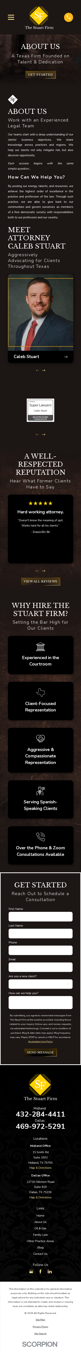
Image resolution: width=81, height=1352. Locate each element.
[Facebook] (40, 1271)
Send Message (40, 1052)
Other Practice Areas (40, 1241)
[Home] (39, 17)
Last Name (15, 926)
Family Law (40, 1235)
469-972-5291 (40, 1126)
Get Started (40, 74)
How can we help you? (23, 993)
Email (11, 959)
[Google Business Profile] (31, 1271)
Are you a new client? (22, 976)
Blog (40, 1247)
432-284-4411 (40, 1114)
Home (40, 1216)
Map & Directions (40, 1168)
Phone (12, 943)
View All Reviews (40, 581)
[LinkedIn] (50, 1271)
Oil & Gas (40, 1228)
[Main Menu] (11, 17)
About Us (40, 1222)
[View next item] (43, 370)
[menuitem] (40, 1320)
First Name (15, 909)
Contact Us (40, 1254)
